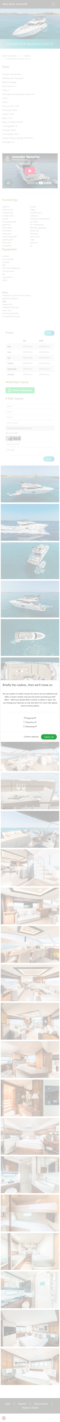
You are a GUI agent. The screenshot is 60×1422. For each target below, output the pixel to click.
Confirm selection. (31, 736)
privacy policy (33, 705)
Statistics (30, 722)
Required (30, 718)
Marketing (29, 726)
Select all (49, 736)
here (37, 702)
